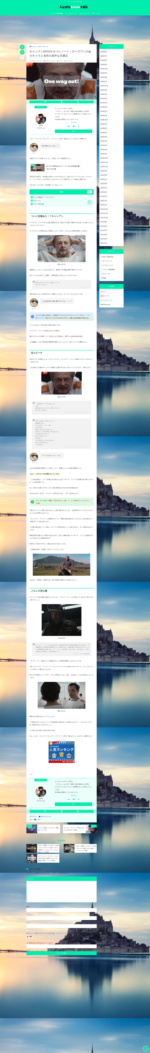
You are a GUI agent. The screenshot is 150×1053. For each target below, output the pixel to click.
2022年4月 (103, 192)
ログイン (103, 291)
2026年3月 (103, 64)
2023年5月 (103, 137)
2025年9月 (103, 73)
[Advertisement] (75, 28)
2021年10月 (104, 217)
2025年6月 (103, 77)
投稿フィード (104, 296)
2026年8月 (103, 52)
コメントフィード (106, 300)
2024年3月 (103, 107)
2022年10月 (104, 166)
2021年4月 (103, 243)
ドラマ (38, 819)
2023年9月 (103, 124)
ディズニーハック (71, 13)
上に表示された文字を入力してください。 (40, 943)
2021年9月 (103, 222)
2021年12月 (104, 209)
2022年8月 (103, 175)
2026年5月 (103, 60)
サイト (28, 923)
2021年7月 (103, 230)
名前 (28, 907)
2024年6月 (103, 94)
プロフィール (95, 13)
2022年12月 (104, 158)
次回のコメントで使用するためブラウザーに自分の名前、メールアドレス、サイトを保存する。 (50, 933)
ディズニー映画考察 (56, 13)
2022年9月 (103, 171)
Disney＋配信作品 (107, 257)
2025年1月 (103, 81)
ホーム (33, 46)
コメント (32, 879)
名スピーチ (37, 200)
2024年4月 (103, 103)
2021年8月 (103, 226)
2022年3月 (103, 196)
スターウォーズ (84, 13)
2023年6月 (103, 132)
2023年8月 (103, 128)
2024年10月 (104, 86)
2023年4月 (103, 141)
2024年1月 (103, 115)
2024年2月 (103, 111)
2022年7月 (103, 179)
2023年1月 (103, 154)
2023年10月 (104, 120)
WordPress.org (105, 304)
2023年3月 (103, 145)
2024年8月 (103, 90)
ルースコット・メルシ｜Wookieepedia (81, 653)
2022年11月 (104, 162)
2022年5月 (103, 188)
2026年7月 (103, 56)
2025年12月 (104, 69)
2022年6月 (103, 183)
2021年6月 (103, 234)
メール (29, 915)
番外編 (103, 278)
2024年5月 (103, 98)
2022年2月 (103, 200)
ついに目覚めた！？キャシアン (43, 197)
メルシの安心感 (38, 204)
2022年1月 (103, 205)
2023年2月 (103, 149)
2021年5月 (103, 239)
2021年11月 (104, 213)
